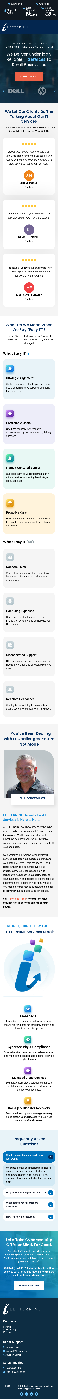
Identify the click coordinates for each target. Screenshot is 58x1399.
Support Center (11, 11)
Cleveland (16, 3)
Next (54, 91)
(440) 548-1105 (13, 1368)
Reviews (7, 1327)
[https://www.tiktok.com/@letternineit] (26, 1394)
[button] (55, 27)
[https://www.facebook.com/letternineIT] (21, 1394)
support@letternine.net (17, 1351)
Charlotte (44, 3)
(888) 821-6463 (13, 1347)
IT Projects (8, 1332)
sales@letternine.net (16, 1372)
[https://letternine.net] (16, 27)
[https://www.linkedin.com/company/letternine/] (31, 1394)
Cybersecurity (9, 1329)
